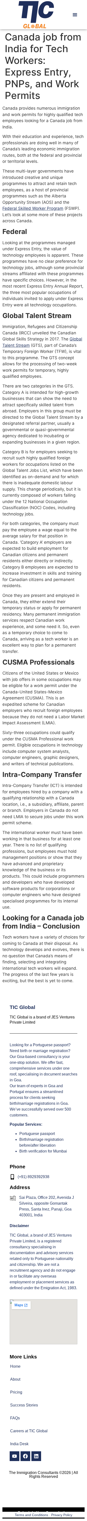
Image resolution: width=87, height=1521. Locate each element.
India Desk (19, 1444)
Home (15, 1366)
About (15, 1379)
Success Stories (24, 1405)
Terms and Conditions (31, 1515)
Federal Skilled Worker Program (32, 208)
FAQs (15, 1418)
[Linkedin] (36, 1456)
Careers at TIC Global (29, 1431)
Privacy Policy (61, 1515)
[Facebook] (25, 1456)
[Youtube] (14, 1456)
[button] (75, 14)
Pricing (16, 1392)
